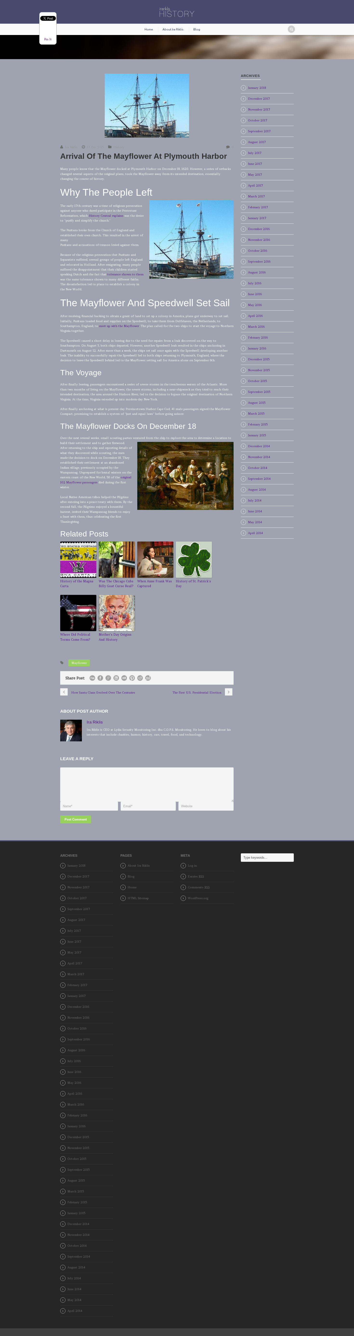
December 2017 (259, 98)
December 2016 (259, 229)
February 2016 (258, 337)
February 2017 (258, 207)
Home (148, 29)
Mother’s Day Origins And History (115, 637)
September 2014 (259, 478)
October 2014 (257, 468)
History (118, 147)
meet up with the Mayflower (119, 326)
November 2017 (259, 109)
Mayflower (79, 663)
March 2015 (256, 413)
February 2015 (258, 424)
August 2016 (257, 272)
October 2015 (257, 381)
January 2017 (257, 218)
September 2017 (259, 131)
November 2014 (259, 457)
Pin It (48, 39)
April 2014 (255, 533)
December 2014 (259, 446)
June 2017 (255, 164)
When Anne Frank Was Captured (154, 583)
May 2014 (255, 522)
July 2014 (255, 500)
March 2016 (256, 326)
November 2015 (259, 370)
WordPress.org (198, 898)
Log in (192, 865)
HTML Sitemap (138, 898)
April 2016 (255, 316)
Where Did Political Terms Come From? (75, 637)
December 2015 (258, 359)
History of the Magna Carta (76, 583)
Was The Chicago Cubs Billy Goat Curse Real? (116, 583)
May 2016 (255, 305)
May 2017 (255, 174)
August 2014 (257, 489)
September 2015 (259, 392)
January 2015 (257, 435)
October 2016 (257, 250)
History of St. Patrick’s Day (193, 583)
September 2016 (259, 261)
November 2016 (259, 240)
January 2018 (257, 88)
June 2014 (255, 511)
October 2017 (257, 120)
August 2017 (257, 142)
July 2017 (255, 153)
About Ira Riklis (173, 29)
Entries (196, 876)
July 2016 (254, 283)
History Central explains (106, 215)
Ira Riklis (71, 147)
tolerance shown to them (125, 274)
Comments (199, 887)
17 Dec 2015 (95, 147)
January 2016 (257, 348)
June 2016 (255, 294)
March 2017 (256, 196)
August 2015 (256, 402)
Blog (196, 29)
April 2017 (255, 185)
